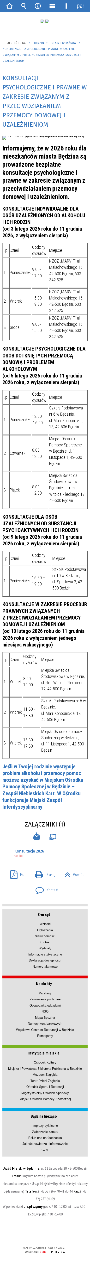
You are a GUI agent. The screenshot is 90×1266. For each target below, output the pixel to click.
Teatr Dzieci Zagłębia (45, 1081)
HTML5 (37, 1234)
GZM (45, 1150)
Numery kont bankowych (45, 1023)
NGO (45, 1011)
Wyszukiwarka (23, 6)
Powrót (72, 873)
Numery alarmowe (45, 966)
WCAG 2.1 (60, 1233)
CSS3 (44, 1234)
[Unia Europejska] (47, 21)
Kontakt (45, 888)
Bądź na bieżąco (44, 1116)
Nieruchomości (45, 936)
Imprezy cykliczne (45, 1125)
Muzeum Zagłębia (45, 1074)
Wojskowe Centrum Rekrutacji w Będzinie (45, 1030)
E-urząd (44, 914)
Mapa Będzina (45, 1017)
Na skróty (44, 984)
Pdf (15, 873)
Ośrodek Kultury (45, 1062)
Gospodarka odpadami (45, 1005)
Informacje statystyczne (45, 954)
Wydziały (45, 948)
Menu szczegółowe (66, 6)
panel (80, 5)
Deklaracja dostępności (45, 960)
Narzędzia (38, 6)
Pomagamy (45, 1036)
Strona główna (9, 6)
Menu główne (52, 6)
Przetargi (45, 993)
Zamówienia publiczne (45, 999)
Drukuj (43, 873)
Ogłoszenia (45, 930)
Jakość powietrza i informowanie (45, 1144)
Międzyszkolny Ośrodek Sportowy (45, 1093)
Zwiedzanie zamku (45, 1132)
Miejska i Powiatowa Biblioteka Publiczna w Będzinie (45, 1068)
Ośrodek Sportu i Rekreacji (45, 1087)
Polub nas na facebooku (45, 1138)
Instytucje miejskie (44, 1053)
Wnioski (45, 924)
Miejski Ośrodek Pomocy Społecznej (45, 1099)
